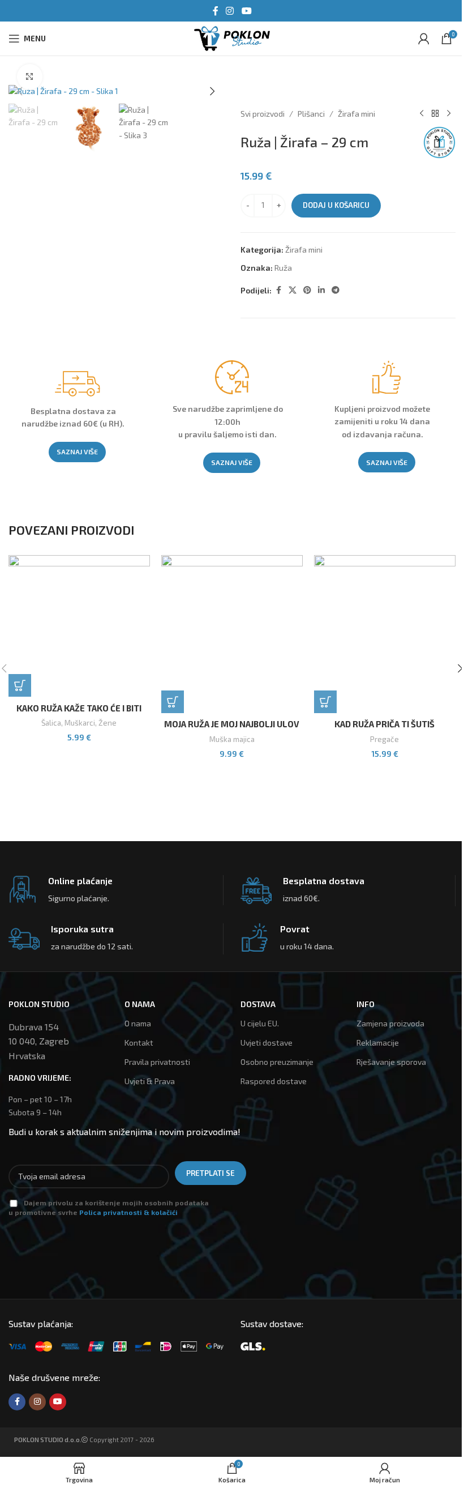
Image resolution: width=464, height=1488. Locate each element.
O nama (137, 1023)
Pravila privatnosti (157, 1062)
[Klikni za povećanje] (29, 76)
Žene (107, 722)
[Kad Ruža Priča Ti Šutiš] (385, 634)
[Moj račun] (424, 38)
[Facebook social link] (215, 10)
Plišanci (311, 113)
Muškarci (80, 722)
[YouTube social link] (246, 10)
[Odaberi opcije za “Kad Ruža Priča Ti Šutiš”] (325, 701)
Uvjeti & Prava (149, 1081)
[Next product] (449, 114)
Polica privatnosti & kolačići (128, 1212)
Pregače (384, 739)
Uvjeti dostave (266, 1042)
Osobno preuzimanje (276, 1062)
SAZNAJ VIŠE (77, 451)
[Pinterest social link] (307, 290)
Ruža (283, 267)
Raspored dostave (273, 1081)
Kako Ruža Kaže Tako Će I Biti (78, 708)
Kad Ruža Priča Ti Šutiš (384, 724)
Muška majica (232, 739)
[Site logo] (232, 37)
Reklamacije (377, 1042)
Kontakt (138, 1042)
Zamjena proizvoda (390, 1023)
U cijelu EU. (259, 1023)
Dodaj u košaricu (336, 205)
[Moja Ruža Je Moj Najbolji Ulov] (232, 634)
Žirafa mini (356, 113)
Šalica (51, 722)
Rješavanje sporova (391, 1062)
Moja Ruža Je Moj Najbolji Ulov (231, 724)
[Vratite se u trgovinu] (435, 114)
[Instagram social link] (230, 10)
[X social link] (292, 290)
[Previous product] (421, 114)
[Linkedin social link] (321, 290)
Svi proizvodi (262, 113)
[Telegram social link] (335, 290)
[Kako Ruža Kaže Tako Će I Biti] (79, 626)
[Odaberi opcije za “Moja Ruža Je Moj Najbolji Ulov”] (172, 701)
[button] (19, 91)
